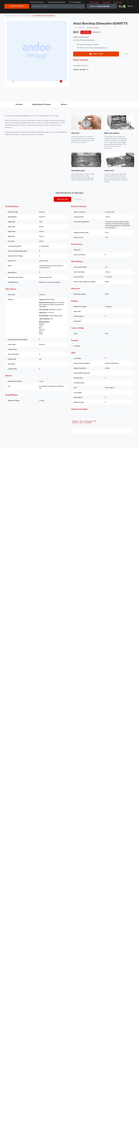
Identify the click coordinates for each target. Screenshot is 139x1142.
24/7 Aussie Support (75, 2)
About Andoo (106, 2)
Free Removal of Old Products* (57, 2)
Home (6, 15)
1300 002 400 (117, 2)
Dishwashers (12, 15)
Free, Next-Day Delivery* (37, 2)
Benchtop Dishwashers (24, 15)
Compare (127, 54)
